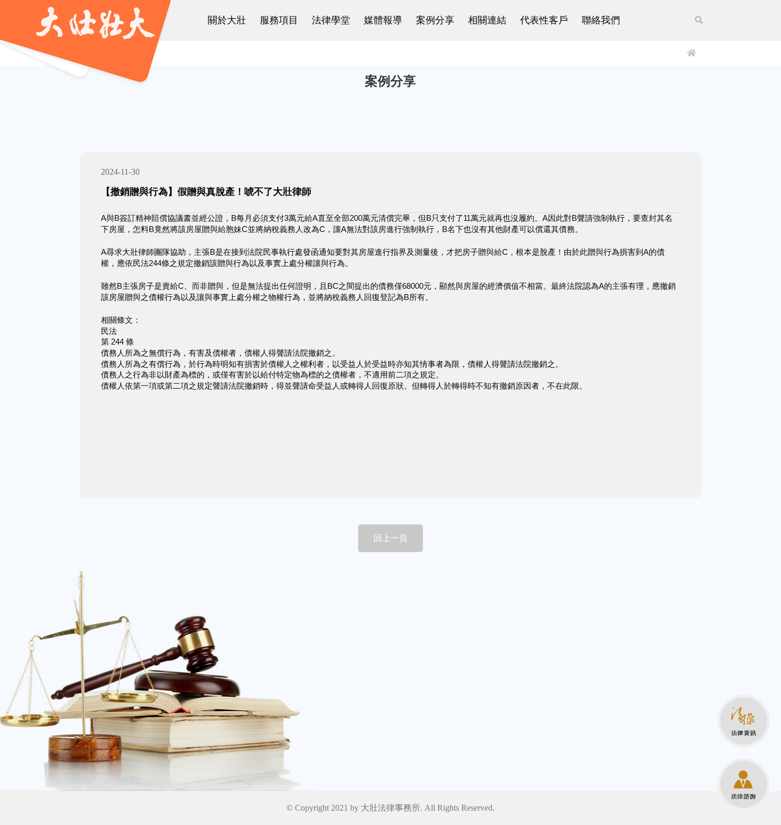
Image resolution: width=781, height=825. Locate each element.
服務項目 (279, 20)
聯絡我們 (601, 20)
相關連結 (487, 20)
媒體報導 (383, 20)
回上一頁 (390, 538)
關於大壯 (227, 20)
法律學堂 (331, 20)
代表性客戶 (544, 20)
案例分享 (435, 20)
